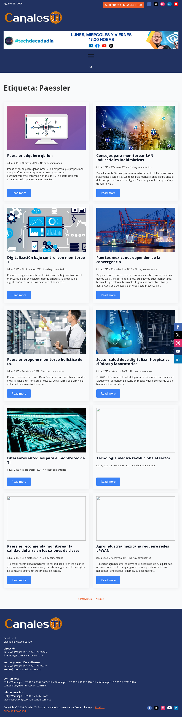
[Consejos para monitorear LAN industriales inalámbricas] (135, 128)
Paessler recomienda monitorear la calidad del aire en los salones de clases (43, 548)
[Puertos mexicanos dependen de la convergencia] (135, 230)
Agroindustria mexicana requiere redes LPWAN (132, 548)
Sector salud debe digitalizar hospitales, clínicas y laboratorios (133, 361)
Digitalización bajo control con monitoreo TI (46, 259)
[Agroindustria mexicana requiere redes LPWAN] (135, 518)
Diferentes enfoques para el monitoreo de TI (46, 460)
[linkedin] (169, 4)
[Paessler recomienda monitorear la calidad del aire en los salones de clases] (46, 518)
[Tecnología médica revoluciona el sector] (135, 430)
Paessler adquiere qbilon (30, 155)
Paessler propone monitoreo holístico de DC (44, 361)
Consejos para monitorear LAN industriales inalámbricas (124, 157)
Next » (99, 599)
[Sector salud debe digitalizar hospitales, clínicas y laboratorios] (135, 332)
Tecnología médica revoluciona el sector (133, 458)
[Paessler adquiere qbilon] (46, 128)
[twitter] (156, 4)
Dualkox (100, 707)
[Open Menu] (91, 56)
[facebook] (149, 4)
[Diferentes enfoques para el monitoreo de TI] (46, 430)
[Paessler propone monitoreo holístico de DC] (46, 332)
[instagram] (162, 4)
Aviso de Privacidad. (15, 711)
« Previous (85, 599)
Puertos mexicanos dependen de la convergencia (128, 259)
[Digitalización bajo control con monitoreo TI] (46, 230)
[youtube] (176, 4)
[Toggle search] (91, 67)
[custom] (169, 708)
